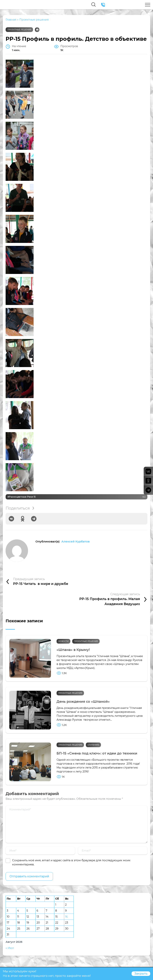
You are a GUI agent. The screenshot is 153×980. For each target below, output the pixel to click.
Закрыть (140, 973)
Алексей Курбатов (75, 541)
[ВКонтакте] (11, 519)
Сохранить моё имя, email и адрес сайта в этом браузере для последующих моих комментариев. (71, 862)
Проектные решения (19, 29)
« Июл (10, 948)
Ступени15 (93, 745)
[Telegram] (34, 519)
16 (66, 916)
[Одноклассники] (22, 519)
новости (63, 641)
